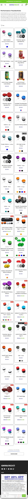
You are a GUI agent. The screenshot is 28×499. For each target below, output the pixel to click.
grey (22, 361)
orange (20, 151)
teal (6, 211)
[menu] (1, 5)
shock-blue (22, 255)
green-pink (6, 320)
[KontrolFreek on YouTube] (11, 469)
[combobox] (4, 493)
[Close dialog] (26, 475)
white (7, 66)
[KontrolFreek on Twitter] (6, 468)
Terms (24, 490)
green (7, 255)
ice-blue (7, 149)
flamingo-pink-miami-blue (7, 47)
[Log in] (22, 5)
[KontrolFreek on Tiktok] (2, 469)
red (6, 130)
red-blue (4, 320)
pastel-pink (11, 320)
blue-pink (21, 110)
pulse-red (19, 255)
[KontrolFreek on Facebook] (4, 469)
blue (22, 192)
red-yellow (7, 277)
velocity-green (17, 255)
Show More (14, 454)
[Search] (5, 5)
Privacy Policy (18, 490)
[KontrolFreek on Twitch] (13, 469)
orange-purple (8, 320)
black (9, 66)
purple (5, 66)
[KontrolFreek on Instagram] (9, 469)
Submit (24, 495)
